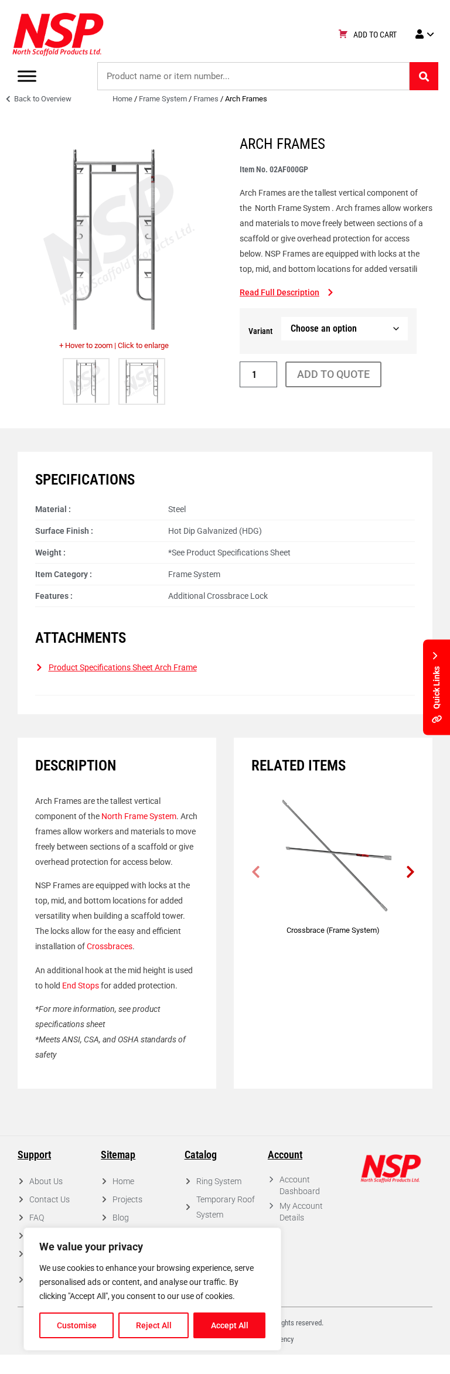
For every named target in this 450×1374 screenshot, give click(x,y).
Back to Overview (41, 98)
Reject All (154, 1325)
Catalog (201, 1154)
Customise (77, 1325)
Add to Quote (333, 374)
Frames (206, 98)
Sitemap (118, 1154)
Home (122, 98)
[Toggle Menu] (27, 75)
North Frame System (138, 816)
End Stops (80, 985)
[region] (152, 1289)
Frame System (163, 98)
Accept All (229, 1325)
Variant (260, 331)
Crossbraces (108, 946)
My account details (301, 1211)
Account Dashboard (299, 1185)
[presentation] (255, 872)
